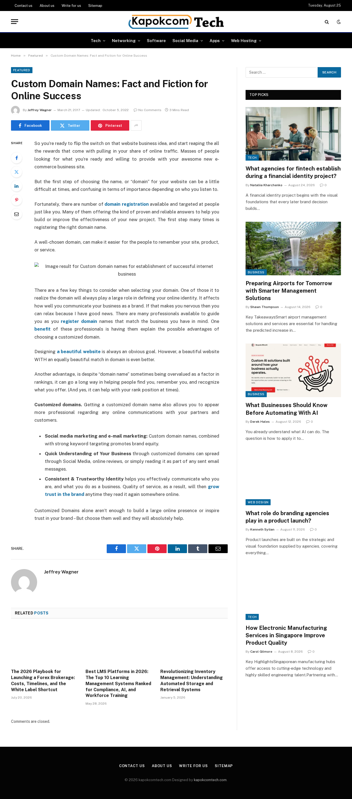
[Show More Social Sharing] (136, 125)
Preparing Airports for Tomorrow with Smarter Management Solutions (289, 290)
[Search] (327, 21)
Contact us (23, 6)
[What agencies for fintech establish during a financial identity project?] (293, 134)
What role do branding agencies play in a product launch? (287, 517)
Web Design (258, 502)
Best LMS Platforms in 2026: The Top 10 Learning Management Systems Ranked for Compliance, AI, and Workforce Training (118, 683)
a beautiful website (79, 351)
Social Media (185, 40)
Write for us (71, 6)
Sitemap (95, 6)
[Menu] (14, 21)
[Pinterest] (16, 199)
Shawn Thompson (264, 307)
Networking (124, 40)
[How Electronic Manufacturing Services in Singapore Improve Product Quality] (293, 593)
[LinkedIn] (16, 185)
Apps (215, 40)
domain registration (126, 204)
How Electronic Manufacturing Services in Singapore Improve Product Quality (286, 635)
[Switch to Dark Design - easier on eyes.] (338, 22)
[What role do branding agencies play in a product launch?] (293, 478)
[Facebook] (16, 157)
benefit (43, 329)
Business (256, 272)
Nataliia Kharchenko (266, 185)
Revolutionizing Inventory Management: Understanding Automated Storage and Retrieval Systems (191, 680)
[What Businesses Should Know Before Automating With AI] (293, 370)
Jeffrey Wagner (40, 110)
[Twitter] (16, 171)
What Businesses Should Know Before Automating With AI (287, 409)
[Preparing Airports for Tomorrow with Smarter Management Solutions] (293, 248)
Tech (96, 40)
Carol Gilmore (261, 652)
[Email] (16, 213)
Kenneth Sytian (262, 529)
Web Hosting (244, 40)
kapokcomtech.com (210, 780)
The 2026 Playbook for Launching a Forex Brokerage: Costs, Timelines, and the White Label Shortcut (43, 680)
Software (156, 40)
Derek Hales (260, 422)
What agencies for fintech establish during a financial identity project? (293, 172)
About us (47, 6)
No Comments (149, 110)
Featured (21, 70)
